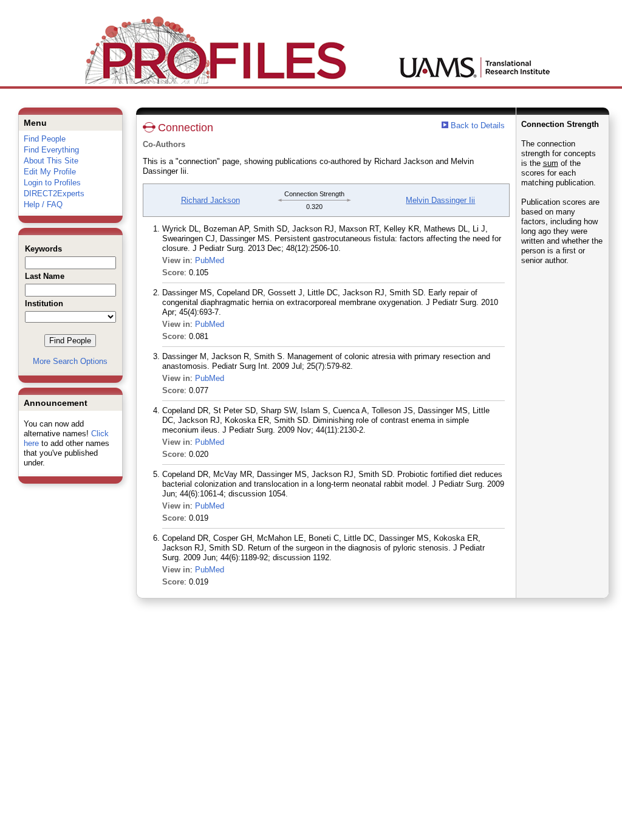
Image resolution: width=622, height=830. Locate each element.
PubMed (209, 260)
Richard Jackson (210, 200)
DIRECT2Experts (54, 193)
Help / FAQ (43, 204)
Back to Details (478, 125)
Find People (45, 138)
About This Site (51, 160)
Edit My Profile (50, 171)
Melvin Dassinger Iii (440, 200)
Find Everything (51, 149)
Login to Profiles (52, 182)
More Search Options (70, 361)
